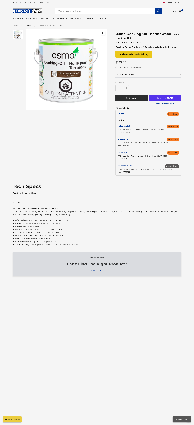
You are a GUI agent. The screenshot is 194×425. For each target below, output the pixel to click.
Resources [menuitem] (74, 18)
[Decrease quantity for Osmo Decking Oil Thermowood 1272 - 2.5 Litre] (118, 88)
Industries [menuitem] (30, 18)
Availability (124, 108)
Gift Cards (44, 2)
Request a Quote (12, 419)
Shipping (118, 67)
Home (15, 26)
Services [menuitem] (44, 18)
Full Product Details (124, 74)
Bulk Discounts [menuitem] (59, 18)
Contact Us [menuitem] (101, 18)
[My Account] (174, 11)
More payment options (165, 103)
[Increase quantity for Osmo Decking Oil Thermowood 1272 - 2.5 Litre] (126, 88)
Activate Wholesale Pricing (133, 54)
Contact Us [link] (96, 270)
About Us (17, 2)
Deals (26, 2)
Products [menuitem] (17, 18)
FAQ (36, 2)
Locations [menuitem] (88, 18)
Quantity (119, 82)
